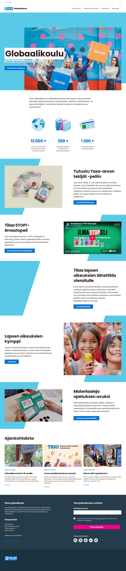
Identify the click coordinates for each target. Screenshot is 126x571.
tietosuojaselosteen (101, 518)
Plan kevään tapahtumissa (95, 473)
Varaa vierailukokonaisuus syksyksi (60, 473)
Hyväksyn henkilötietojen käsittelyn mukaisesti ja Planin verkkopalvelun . (97, 519)
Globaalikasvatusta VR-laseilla (18, 473)
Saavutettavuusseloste (11, 540)
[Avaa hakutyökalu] (120, 2)
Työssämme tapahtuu (91, 8)
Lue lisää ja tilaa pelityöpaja (19, 251)
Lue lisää (12, 361)
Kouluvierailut (76, 8)
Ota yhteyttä (8, 2)
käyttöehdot (88, 520)
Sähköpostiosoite (81, 508)
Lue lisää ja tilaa (83, 306)
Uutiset (7, 470)
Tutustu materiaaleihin (86, 418)
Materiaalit (115, 8)
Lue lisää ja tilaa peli (85, 202)
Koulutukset (105, 8)
